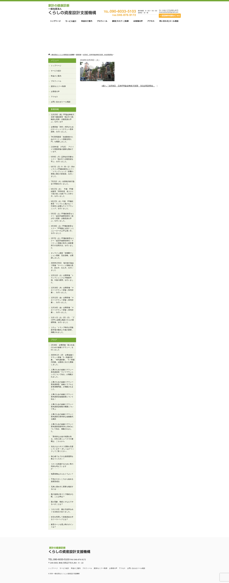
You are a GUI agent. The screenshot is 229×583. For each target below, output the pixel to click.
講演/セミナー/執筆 (58, 86)
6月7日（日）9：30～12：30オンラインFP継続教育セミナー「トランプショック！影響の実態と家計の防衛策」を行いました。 (63, 171)
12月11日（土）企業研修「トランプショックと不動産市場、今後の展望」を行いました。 (62, 278)
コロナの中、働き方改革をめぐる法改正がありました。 (62, 510)
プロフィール (56, 81)
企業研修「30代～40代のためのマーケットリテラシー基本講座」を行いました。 (62, 129)
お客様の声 (55, 91)
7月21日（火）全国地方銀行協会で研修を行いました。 (62, 182)
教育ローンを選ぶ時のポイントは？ (62, 525)
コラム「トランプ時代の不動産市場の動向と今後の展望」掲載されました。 (62, 329)
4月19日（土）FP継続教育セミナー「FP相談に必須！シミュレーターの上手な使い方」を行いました (62, 229)
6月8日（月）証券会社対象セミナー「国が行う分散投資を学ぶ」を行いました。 (62, 159)
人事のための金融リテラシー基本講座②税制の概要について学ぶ (62, 406)
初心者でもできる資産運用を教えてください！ (62, 457)
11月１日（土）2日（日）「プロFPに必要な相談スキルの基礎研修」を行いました (62, 320)
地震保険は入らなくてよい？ (62, 474)
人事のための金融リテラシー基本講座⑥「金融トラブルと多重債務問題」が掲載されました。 (62, 385)
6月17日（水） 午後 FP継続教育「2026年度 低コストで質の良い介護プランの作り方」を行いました (62, 192)
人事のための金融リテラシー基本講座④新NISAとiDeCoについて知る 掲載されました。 (62, 427)
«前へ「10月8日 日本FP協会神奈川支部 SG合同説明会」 (128, 86)
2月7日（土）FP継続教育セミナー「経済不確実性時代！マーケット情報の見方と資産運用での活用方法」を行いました (62, 243)
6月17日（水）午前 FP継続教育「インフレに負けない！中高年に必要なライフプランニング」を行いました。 (62, 204)
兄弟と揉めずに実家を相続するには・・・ (62, 488)
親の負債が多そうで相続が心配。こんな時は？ (62, 495)
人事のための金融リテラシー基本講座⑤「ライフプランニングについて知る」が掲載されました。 (62, 373)
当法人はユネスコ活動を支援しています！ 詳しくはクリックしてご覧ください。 (62, 448)
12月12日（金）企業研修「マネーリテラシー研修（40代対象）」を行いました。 (62, 300)
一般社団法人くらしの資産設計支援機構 (66, 573)
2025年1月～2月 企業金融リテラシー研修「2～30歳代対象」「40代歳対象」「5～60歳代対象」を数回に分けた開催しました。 (62, 359)
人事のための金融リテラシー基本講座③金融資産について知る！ (62, 396)
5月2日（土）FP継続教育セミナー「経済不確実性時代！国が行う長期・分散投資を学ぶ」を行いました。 (62, 217)
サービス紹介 (56, 71)
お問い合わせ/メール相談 (60, 102)
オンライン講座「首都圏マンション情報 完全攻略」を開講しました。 (62, 255)
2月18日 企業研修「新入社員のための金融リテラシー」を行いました (62, 347)
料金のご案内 (56, 76)
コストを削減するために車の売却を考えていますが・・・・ (62, 466)
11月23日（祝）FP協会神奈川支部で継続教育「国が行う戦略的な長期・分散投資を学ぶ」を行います (62, 118)
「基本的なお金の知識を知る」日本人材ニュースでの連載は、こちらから (62, 438)
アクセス (54, 97)
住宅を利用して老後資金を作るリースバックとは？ (62, 518)
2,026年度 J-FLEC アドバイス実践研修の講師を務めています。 (62, 149)
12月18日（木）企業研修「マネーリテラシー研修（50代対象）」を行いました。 (62, 290)
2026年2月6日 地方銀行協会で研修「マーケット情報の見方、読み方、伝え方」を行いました (62, 266)
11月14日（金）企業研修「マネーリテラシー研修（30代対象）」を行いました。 (62, 310)
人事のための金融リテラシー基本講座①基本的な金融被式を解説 (62, 416)
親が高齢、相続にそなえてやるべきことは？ (62, 503)
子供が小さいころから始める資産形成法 (62, 480)
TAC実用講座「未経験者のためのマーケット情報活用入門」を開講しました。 (62, 139)
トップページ (56, 66)
